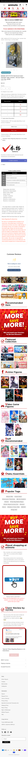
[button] (4, 5)
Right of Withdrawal (6, 710)
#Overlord (22, 504)
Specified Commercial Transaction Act (10, 703)
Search (3, 694)
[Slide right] (16, 70)
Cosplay (3, 681)
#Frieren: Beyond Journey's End (11, 504)
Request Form (5, 696)
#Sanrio (4, 507)
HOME (2, 38)
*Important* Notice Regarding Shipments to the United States (14, 139)
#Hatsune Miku (9, 496)
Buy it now (14, 130)
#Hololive (6, 501)
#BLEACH (23, 507)
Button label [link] (14, 655)
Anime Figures (5, 679)
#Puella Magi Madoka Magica (17, 501)
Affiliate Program (5, 712)
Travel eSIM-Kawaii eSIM (7, 722)
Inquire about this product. (8, 118)
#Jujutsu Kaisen (18, 496)
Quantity (2, 85)
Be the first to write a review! (14, 270)
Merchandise (4, 684)
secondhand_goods (6, 72)
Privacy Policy (5, 700)
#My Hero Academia (21, 499)
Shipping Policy (5, 705)
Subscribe (6, 742)
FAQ (3, 714)
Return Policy (5, 707)
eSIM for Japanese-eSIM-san (8, 724)
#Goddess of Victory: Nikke (13, 507)
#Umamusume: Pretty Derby (8, 499)
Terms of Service (5, 698)
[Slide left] (11, 70)
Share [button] (3, 164)
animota (12, 754)
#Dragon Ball (14, 509)
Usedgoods (4, 686)
